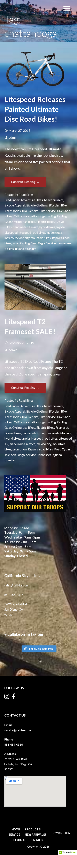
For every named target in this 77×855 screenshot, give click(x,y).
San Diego (38, 243)
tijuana (19, 249)
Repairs (57, 238)
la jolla (60, 227)
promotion (20, 449)
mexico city (22, 238)
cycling (51, 216)
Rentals (36, 840)
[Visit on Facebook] (13, 697)
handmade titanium (25, 227)
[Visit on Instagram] (6, 697)
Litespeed (11, 232)
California (20, 216)
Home (16, 829)
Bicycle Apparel (15, 205)
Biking (9, 216)
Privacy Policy (61, 832)
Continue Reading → (25, 182)
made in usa (54, 232)
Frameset (61, 427)
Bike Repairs (30, 211)
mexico (9, 238)
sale (7, 455)
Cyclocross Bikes (23, 221)
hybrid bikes (47, 227)
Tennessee (64, 243)
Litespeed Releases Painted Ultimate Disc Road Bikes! (35, 109)
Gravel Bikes (13, 433)
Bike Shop (63, 211)
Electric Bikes (45, 221)
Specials (18, 840)
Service (51, 243)
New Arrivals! (35, 834)
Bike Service (48, 211)
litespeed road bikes (32, 232)
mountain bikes (41, 238)
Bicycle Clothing (37, 205)
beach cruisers (53, 200)
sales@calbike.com (16, 585)
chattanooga (37, 216)
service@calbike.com (17, 730)
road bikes (46, 449)
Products (32, 829)
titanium (30, 249)
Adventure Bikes (32, 200)
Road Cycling (21, 243)
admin (13, 137)
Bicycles (54, 205)
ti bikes (9, 249)
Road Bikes (26, 194)
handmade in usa (34, 433)
